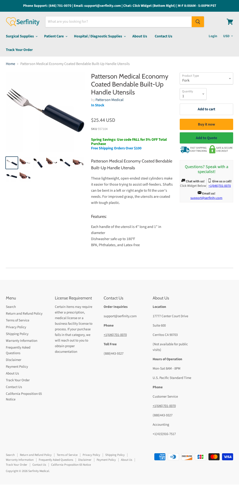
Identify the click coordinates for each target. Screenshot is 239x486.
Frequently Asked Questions (56, 460)
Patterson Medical (109, 99)
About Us (139, 36)
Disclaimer (13, 359)
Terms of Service (17, 320)
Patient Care (54, 36)
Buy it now (206, 124)
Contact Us (163, 36)
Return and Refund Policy (24, 313)
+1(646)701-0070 (115, 334)
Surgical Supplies (20, 36)
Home (10, 64)
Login (213, 36)
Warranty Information (21, 340)
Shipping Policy (17, 333)
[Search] (198, 21)
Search (11, 306)
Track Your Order (19, 49)
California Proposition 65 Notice (71, 465)
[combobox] (119, 21)
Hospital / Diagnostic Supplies (98, 36)
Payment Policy (17, 366)
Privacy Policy (16, 327)
